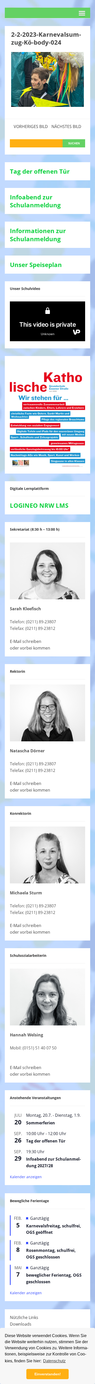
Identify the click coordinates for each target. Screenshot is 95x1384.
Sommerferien (40, 1123)
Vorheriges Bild (31, 126)
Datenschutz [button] (54, 1361)
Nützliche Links (24, 1317)
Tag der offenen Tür (45, 1141)
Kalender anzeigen (26, 1176)
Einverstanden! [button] (47, 1374)
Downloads (20, 1324)
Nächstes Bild (66, 126)
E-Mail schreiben (25, 641)
